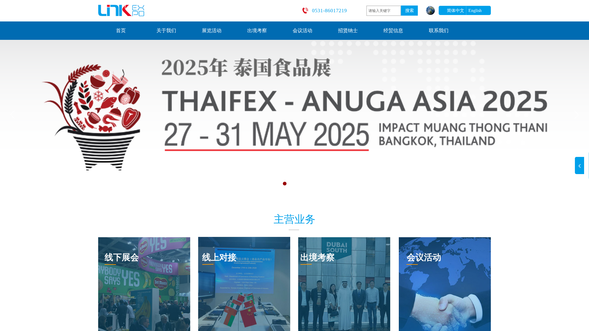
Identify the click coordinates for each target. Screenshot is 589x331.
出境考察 (257, 30)
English (475, 10)
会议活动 (302, 30)
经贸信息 (393, 30)
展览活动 (211, 30)
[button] (259, 183)
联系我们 (438, 30)
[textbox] (383, 11)
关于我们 (166, 30)
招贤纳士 (348, 30)
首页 (121, 30)
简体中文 (455, 10)
